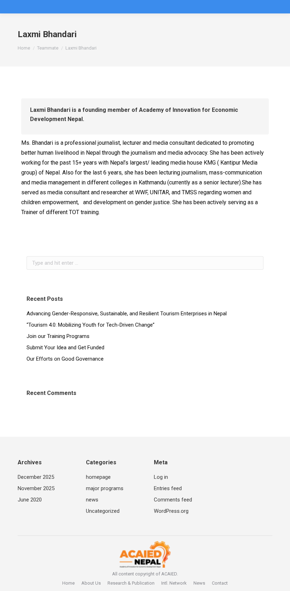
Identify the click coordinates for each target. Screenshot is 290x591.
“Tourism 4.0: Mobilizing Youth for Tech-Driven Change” (91, 325)
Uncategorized (103, 511)
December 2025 (36, 477)
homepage (98, 477)
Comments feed (173, 500)
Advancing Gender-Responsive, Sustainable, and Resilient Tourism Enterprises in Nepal (127, 313)
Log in (161, 477)
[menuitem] (68, 583)
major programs (104, 488)
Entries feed (168, 488)
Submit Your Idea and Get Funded (65, 347)
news (92, 500)
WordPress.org (171, 511)
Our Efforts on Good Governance (65, 359)
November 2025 (36, 488)
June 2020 (30, 500)
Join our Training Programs (58, 336)
